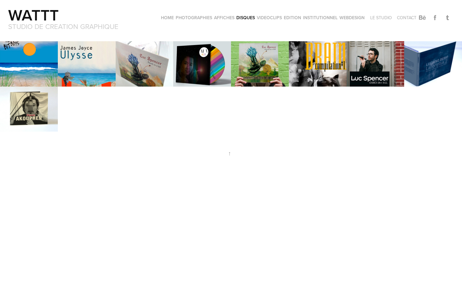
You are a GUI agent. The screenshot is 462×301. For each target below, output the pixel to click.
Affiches (224, 17)
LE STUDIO (381, 17)
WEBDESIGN (352, 17)
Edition (292, 17)
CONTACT (406, 17)
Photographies (194, 17)
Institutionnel (320, 17)
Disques (245, 17)
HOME (167, 17)
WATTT (35, 14)
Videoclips (269, 17)
